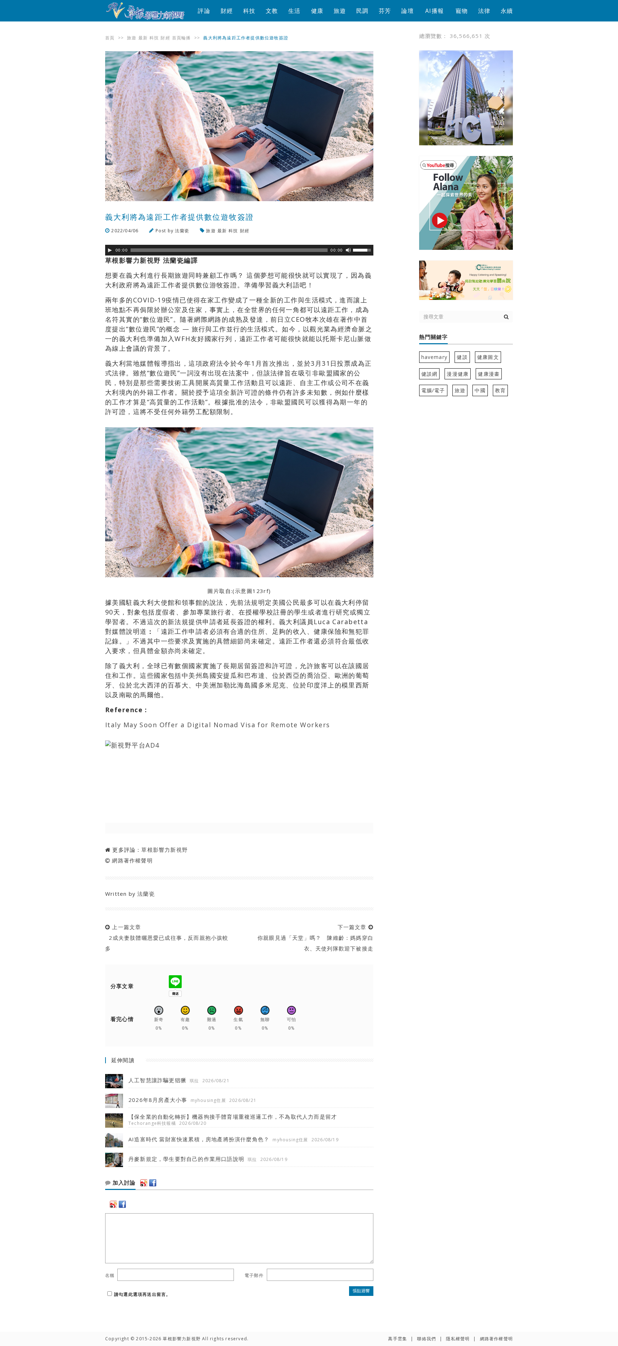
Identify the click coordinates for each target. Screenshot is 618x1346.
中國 (480, 390)
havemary (434, 357)
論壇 (407, 11)
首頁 (109, 38)
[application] (239, 250)
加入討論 (123, 1183)
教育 (500, 390)
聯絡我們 (426, 1339)
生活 (294, 11)
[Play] (110, 250)
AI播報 (434, 11)
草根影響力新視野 (164, 849)
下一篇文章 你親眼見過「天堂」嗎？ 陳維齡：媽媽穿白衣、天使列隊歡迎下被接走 (313, 937)
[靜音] (348, 250)
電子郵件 (254, 1275)
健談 (462, 357)
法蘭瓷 (182, 231)
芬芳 (385, 11)
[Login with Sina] (143, 1182)
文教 (272, 11)
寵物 (462, 11)
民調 (362, 11)
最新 (143, 38)
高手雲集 (397, 1339)
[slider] (363, 249)
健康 (317, 11)
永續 (507, 11)
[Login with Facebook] (152, 1182)
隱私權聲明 (458, 1339)
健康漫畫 (489, 373)
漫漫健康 (458, 373)
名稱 (109, 1275)
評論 (204, 11)
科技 (249, 11)
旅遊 (340, 11)
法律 (484, 11)
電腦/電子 (433, 390)
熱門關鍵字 (433, 337)
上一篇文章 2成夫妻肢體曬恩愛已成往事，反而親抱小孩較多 (167, 937)
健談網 (429, 373)
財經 (227, 11)
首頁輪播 (181, 38)
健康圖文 (488, 357)
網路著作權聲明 (132, 860)
